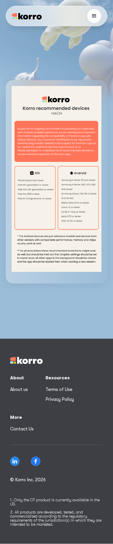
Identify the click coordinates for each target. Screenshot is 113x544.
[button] (94, 16)
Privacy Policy (59, 399)
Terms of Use (58, 389)
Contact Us (22, 429)
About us (19, 389)
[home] (27, 16)
